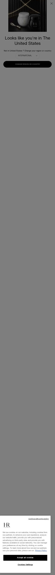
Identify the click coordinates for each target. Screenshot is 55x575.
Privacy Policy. (41, 551)
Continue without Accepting (38, 519)
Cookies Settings (25, 565)
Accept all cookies (25, 558)
